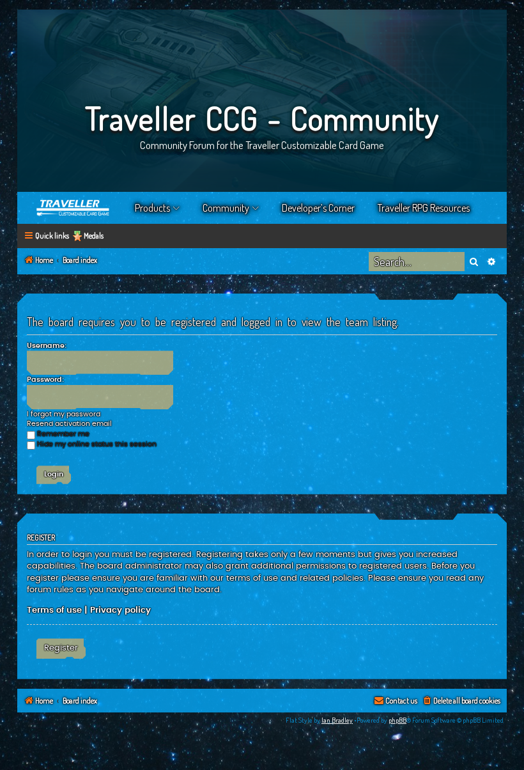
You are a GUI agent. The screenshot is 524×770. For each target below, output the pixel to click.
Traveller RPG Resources (424, 207)
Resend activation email (69, 423)
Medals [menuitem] (94, 235)
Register (61, 647)
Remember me (63, 433)
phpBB (397, 720)
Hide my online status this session (97, 444)
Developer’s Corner (318, 207)
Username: (46, 345)
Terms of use (54, 610)
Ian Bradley (337, 720)
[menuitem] (461, 701)
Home (73, 207)
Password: (45, 379)
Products (152, 207)
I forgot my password (63, 414)
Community (226, 207)
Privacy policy (120, 610)
